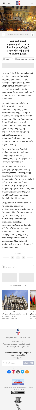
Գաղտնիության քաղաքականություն (16, 344)
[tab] (17, 397)
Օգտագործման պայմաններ (18, 347)
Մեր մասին (16, 341)
